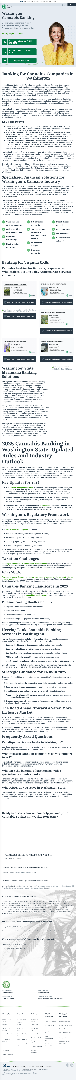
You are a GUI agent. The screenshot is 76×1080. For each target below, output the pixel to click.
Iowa (10, 931)
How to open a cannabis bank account (15, 948)
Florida (26, 931)
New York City (66, 901)
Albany (16, 901)
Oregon (30, 909)
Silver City (53, 905)
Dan (12, 1074)
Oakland (46, 888)
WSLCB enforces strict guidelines (18, 529)
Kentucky (58, 909)
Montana (5, 905)
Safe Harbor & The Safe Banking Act (14, 944)
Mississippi (53, 931)
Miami (70, 903)
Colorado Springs (8, 872)
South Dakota (7, 913)
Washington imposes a (24, 564)
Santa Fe (18, 905)
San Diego (14, 886)
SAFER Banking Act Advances (21, 487)
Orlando (24, 907)
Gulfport (39, 903)
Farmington (20, 911)
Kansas (60, 931)
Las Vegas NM (37, 905)
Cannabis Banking (16, 854)
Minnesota (16, 909)
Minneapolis (68, 911)
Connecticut (52, 911)
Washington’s (45, 505)
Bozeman (52, 901)
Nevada (51, 909)
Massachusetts (7, 909)
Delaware (5, 911)
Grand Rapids (30, 903)
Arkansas (34, 911)
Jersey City (55, 903)
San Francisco (30, 886)
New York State (7, 903)
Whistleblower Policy (35, 1069)
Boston (45, 901)
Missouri (24, 909)
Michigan (58, 907)
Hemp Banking (7, 927)
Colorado (42, 907)
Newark (11, 905)
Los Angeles (6, 886)
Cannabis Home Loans (13, 858)
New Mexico (50, 907)
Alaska (11, 901)
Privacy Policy (17, 1069)
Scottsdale (12, 907)
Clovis (18, 907)
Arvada (34, 872)
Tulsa (29, 907)
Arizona (27, 911)
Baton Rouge (42, 911)
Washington (43, 909)
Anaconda (32, 901)
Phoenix (5, 907)
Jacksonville (46, 903)
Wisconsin (33, 931)
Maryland (60, 911)
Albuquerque (23, 901)
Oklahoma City (26, 905)
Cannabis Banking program (61, 85)
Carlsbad (60, 905)
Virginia (36, 909)
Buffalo (58, 901)
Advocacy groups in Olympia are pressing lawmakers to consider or (37, 578)
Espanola (12, 911)
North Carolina (18, 931)
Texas (39, 931)
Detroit (15, 903)
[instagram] (67, 1065)
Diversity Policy (25, 1069)
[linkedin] (72, 1065)
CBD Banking (18, 927)
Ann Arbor (35, 907)
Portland (46, 905)
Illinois (65, 907)
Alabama (5, 901)
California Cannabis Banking (14, 881)
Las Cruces (63, 903)
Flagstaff (22, 903)
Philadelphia (68, 905)
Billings (39, 901)
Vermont (65, 909)
